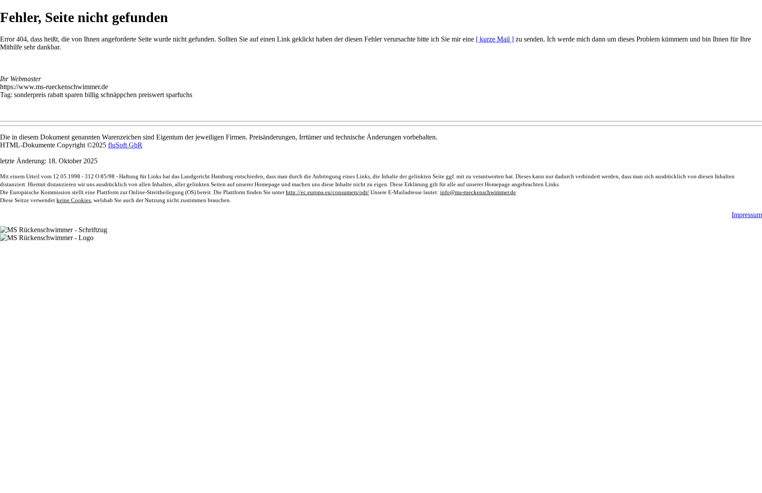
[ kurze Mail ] (495, 39)
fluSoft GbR (125, 145)
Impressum (747, 214)
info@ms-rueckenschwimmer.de (478, 192)
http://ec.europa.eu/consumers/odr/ (327, 192)
